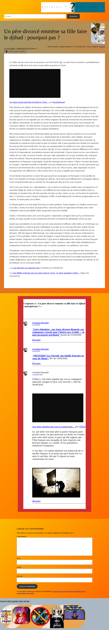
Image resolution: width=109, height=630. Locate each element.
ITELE (82, 426)
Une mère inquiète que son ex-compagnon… (53, 426)
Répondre (36, 340)
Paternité (102, 47)
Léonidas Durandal (40, 322)
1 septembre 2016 (37, 374)
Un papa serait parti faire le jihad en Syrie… (29, 102)
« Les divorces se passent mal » (26, 268)
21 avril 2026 (36, 324)
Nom (18, 558)
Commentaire (22, 536)
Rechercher (73, 16)
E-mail (19, 567)
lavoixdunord (59, 102)
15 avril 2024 (36, 351)
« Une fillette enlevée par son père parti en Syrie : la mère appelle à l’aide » (45, 273)
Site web (20, 576)
